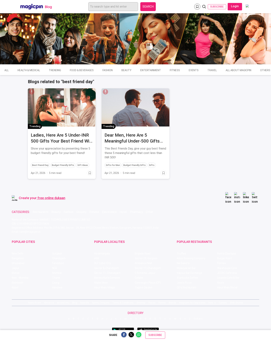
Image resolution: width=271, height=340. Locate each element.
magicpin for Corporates (192, 302)
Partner (162, 302)
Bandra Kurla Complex (107, 277)
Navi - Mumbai (20, 277)
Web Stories (236, 302)
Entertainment (150, 70)
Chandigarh (59, 258)
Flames (221, 263)
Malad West (101, 282)
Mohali (16, 272)
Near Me (84, 302)
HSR (96, 258)
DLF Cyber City (102, 263)
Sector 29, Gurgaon (146, 258)
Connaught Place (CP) (148, 282)
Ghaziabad (18, 263)
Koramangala (102, 253)
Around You (63, 302)
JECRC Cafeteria (227, 272)
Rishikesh (17, 282)
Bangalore (18, 258)
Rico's (220, 282)
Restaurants (40, 212)
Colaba (139, 277)
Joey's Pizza (184, 282)
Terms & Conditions (122, 302)
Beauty (126, 70)
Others (198, 318)
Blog (74, 302)
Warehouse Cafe (227, 268)
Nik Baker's (183, 263)
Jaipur (15, 268)
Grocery (81, 212)
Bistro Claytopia (226, 253)
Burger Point (224, 258)
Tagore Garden (143, 287)
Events (194, 70)
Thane (56, 277)
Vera (210, 302)
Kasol (15, 287)
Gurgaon (57, 253)
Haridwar (57, 287)
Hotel (123, 212)
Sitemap (140, 302)
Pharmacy (136, 212)
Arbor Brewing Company (191, 258)
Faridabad (58, 263)
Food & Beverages (82, 70)
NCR (54, 268)
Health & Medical (29, 70)
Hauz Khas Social (227, 287)
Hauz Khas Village (104, 287)
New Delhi (17, 253)
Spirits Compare (100, 302)
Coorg (55, 282)
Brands (172, 302)
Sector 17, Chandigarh (148, 268)
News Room (34, 302)
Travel (212, 70)
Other (149, 212)
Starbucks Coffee (187, 277)
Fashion (108, 70)
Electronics (109, 212)
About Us (49, 302)
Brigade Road (142, 253)
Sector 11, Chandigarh (107, 272)
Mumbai (57, 272)
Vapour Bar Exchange (189, 272)
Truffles (181, 253)
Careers (223, 302)
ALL (6, 70)
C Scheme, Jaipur (145, 272)
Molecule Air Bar (186, 268)
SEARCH (148, 6)
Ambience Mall (143, 263)
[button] (31, 92)
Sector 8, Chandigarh (106, 268)
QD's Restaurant (186, 287)
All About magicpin (238, 70)
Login (235, 6)
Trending (55, 70)
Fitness (175, 70)
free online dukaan (51, 198)
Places (151, 302)
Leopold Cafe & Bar (228, 277)
